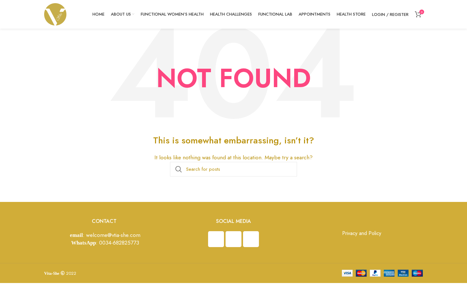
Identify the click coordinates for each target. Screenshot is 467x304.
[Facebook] (233, 239)
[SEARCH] (178, 169)
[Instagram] (216, 239)
